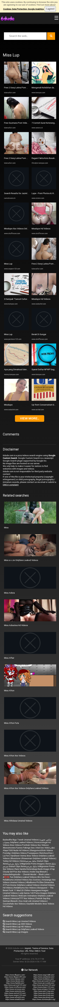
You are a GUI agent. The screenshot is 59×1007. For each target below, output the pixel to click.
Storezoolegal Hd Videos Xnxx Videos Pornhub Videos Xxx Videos (27, 843)
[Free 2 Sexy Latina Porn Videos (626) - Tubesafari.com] (16, 83)
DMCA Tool (40, 951)
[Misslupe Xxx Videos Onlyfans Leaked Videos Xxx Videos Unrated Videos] (16, 223)
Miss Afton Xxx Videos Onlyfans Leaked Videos (26, 788)
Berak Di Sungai (39, 334)
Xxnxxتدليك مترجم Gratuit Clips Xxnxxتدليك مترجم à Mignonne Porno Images (25, 862)
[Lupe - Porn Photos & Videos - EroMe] (44, 188)
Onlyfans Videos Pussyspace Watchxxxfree (32, 853)
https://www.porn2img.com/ (44, 993)
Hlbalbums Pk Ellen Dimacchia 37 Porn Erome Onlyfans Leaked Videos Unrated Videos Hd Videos (29, 885)
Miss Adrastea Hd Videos (16, 625)
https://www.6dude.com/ (15, 981)
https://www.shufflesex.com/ (15, 987)
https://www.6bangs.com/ (15, 979)
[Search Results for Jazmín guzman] (16, 188)
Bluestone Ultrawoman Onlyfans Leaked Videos (33, 858)
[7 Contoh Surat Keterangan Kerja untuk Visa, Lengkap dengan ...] (44, 118)
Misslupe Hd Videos (41, 228)
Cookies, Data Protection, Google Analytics (23, 9)
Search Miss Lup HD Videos (18, 926)
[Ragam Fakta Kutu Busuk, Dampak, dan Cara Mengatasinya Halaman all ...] (44, 153)
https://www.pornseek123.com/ (43, 981)
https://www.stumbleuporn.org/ (43, 999)
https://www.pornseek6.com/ (43, 983)
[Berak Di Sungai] (44, 329)
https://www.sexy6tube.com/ (43, 977)
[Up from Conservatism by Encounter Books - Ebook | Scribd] (44, 400)
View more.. (29, 418)
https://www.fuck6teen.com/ (44, 979)
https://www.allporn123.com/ (43, 987)
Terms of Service (40, 948)
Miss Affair (9, 658)
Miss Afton (9, 690)
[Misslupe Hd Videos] (44, 223)
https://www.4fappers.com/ (15, 975)
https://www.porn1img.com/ (44, 991)
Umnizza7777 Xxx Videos (22, 898)
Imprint (28, 948)
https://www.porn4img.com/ (44, 997)
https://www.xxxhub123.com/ (15, 993)
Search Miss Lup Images (16, 932)
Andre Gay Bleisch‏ (38, 871)
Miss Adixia (9, 592)
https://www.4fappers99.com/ (15, 977)
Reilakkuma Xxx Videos (25, 887)
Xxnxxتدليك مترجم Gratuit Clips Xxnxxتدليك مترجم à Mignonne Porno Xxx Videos (29, 866)
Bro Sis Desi (43, 877)
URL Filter (29, 951)
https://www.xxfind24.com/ (15, 997)
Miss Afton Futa (11, 723)
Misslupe (8, 404)
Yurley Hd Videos (11, 861)
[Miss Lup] (16, 259)
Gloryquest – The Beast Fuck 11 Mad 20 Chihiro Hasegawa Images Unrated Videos (28, 890)
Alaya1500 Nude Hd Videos (16, 850)
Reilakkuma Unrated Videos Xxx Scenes (21, 879)
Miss (6, 527)
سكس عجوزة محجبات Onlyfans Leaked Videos (27, 841)
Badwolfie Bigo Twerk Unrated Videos (20, 839)
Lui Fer (6, 855)
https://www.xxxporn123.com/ (15, 995)
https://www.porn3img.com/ (44, 995)
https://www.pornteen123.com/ (43, 985)
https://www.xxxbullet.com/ (15, 991)
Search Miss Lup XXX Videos (18, 924)
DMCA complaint (11, 484)
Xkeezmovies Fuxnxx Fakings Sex (18, 847)
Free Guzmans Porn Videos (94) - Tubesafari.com (27, 123)
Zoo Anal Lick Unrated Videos (33, 901)
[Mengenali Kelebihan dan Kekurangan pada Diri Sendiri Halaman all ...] (44, 83)
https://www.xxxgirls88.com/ (43, 975)
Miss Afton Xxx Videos (14, 755)
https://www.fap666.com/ (15, 983)
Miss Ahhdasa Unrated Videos (18, 820)
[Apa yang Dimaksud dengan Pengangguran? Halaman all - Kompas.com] (16, 364)
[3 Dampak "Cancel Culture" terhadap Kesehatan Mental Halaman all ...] (16, 294)
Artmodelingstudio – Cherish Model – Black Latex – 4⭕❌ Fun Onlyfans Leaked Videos (27, 875)
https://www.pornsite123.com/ (15, 985)
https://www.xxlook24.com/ (15, 999)
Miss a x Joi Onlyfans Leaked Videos (21, 560)
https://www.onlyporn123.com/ (44, 989)
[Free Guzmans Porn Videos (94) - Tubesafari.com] (16, 118)
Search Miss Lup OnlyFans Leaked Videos (24, 929)
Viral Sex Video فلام (45, 847)
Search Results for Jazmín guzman (20, 193)
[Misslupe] (16, 400)
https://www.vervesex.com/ (15, 989)
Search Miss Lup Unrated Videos (20, 921)
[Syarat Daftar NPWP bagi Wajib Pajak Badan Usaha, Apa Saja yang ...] (44, 364)
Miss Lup (8, 263)
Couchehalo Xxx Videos (14, 903)
